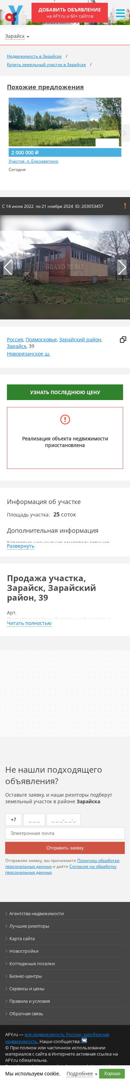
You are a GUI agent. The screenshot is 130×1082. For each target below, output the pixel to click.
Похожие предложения (45, 87)
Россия (15, 339)
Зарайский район (80, 339)
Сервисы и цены (26, 988)
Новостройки (23, 951)
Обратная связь (26, 1013)
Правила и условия (29, 1001)
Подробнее (80, 1073)
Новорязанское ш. (28, 353)
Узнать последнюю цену (65, 392)
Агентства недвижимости (36, 913)
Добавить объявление (69, 12)
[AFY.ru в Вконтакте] (84, 1040)
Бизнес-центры (25, 976)
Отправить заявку (65, 848)
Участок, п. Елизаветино (33, 161)
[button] (125, 133)
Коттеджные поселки (32, 963)
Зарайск (16, 346)
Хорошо (112, 1073)
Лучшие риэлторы (29, 926)
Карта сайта (22, 938)
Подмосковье (41, 339)
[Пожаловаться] (125, 206)
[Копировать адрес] (123, 339)
